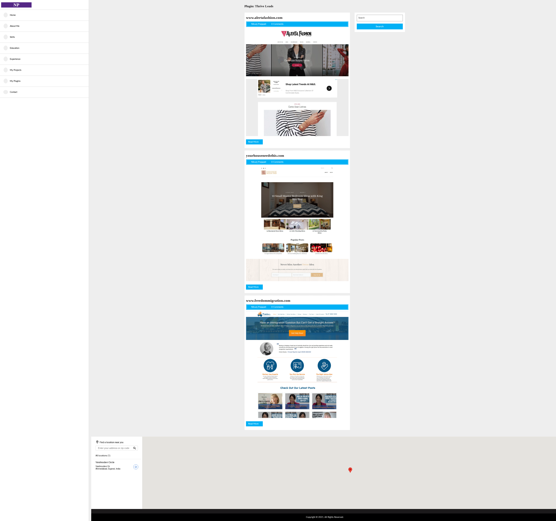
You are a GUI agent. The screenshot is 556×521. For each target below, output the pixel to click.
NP (16, 4)
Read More (255, 142)
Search (380, 26)
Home (13, 15)
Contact (13, 92)
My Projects (15, 70)
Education (14, 48)
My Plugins (15, 81)
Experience (15, 59)
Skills (12, 37)
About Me (14, 26)
